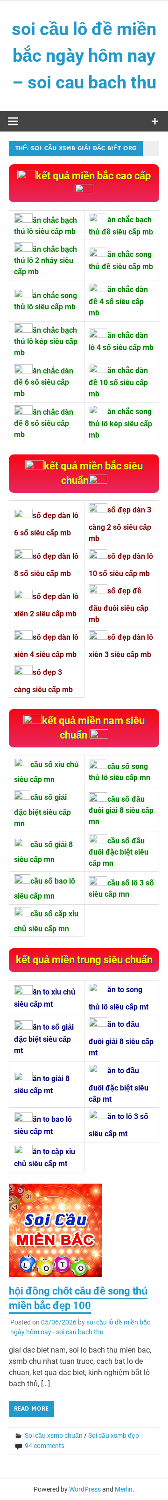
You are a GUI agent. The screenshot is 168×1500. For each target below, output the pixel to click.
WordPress (85, 1489)
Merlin (124, 1489)
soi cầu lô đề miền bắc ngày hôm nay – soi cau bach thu (84, 56)
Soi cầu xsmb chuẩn (54, 1435)
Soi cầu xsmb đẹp (113, 1435)
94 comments (44, 1445)
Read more (31, 1409)
